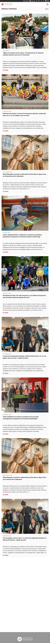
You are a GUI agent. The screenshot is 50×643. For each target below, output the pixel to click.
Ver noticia (5, 70)
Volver (46, 9)
